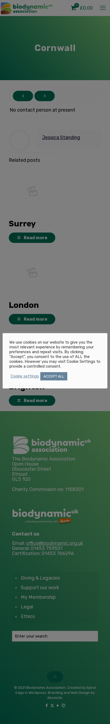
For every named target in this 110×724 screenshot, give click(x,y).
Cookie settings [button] (25, 376)
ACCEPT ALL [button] (54, 376)
